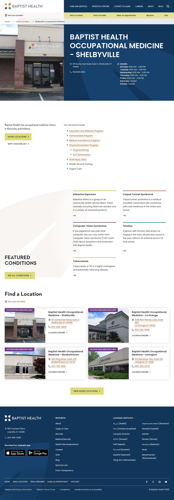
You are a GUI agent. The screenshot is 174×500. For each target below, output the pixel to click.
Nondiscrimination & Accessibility (88, 489)
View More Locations (85, 391)
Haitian (145, 434)
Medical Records (63, 439)
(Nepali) (119, 444)
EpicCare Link (62, 465)
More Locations (17, 136)
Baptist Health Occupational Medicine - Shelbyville (65, 313)
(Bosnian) (150, 444)
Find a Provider (100, 15)
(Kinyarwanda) (149, 456)
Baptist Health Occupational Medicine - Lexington (149, 353)
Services (59, 434)
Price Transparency (64, 470)
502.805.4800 (79, 72)
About (58, 423)
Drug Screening (81, 149)
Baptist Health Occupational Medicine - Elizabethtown (65, 353)
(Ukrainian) (155, 423)
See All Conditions (18, 275)
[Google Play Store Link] (37, 452)
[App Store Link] (15, 452)
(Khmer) (149, 439)
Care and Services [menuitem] (78, 6)
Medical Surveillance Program (84, 140)
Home (7, 482)
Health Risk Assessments (67, 444)
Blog (58, 460)
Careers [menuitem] (139, 6)
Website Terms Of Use (46, 489)
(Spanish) (121, 455)
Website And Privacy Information (18, 489)
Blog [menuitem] (160, 6)
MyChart (150, 15)
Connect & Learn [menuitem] (122, 6)
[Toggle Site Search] (168, 6)
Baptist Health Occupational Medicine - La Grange (149, 313)
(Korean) (120, 439)
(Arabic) (120, 423)
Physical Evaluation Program (83, 145)
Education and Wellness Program (86, 131)
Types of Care (62, 428)
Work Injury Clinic (78, 159)
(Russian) (121, 449)
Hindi (144, 449)
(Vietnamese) (124, 460)
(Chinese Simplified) (124, 428)
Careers (59, 449)
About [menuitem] (151, 6)
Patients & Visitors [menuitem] (100, 6)
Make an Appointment (126, 15)
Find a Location (76, 15)
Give (166, 15)
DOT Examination (81, 154)
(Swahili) (150, 428)
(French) (121, 434)
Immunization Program (81, 135)
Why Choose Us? (17, 143)
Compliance (65, 489)
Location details (56, 332)
